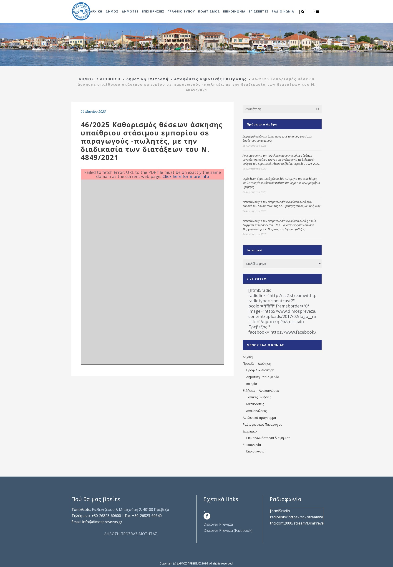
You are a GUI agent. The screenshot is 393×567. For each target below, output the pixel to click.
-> (314, 11)
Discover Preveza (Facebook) (228, 530)
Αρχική (248, 357)
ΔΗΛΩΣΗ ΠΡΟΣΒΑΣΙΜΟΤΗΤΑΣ (130, 533)
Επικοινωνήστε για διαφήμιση (268, 438)
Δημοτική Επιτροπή (147, 79)
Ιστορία (251, 384)
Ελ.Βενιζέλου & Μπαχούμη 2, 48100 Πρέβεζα (130, 509)
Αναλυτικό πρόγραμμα (259, 417)
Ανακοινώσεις (256, 411)
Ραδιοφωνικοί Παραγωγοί (262, 424)
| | (302, 11)
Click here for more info (185, 176)
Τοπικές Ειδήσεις (258, 397)
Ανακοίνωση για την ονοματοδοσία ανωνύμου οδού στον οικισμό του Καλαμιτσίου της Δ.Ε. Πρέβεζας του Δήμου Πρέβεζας (281, 204)
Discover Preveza (218, 524)
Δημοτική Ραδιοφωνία (262, 377)
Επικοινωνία (252, 444)
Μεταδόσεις (255, 404)
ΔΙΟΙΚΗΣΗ (110, 79)
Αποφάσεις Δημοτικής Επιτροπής (210, 79)
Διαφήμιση (251, 431)
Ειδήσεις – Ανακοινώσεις (261, 390)
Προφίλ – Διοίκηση (257, 363)
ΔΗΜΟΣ (86, 79)
